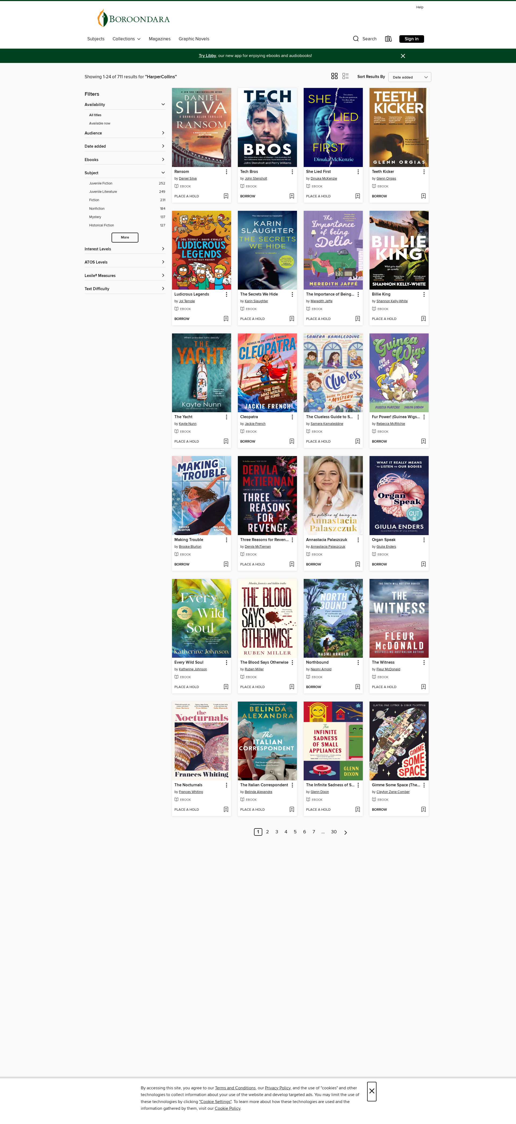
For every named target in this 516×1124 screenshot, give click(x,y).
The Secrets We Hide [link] (259, 294)
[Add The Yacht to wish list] (226, 441)
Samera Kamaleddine (327, 424)
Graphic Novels (194, 39)
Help (419, 7)
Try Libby (207, 56)
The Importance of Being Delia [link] (330, 294)
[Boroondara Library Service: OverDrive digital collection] (133, 19)
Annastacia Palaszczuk (328, 547)
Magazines (160, 39)
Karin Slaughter (256, 301)
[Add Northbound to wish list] (357, 687)
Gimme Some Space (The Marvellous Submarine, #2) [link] (396, 785)
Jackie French (255, 424)
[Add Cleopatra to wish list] (291, 441)
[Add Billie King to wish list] (423, 319)
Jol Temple (187, 301)
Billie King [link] (381, 294)
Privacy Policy (278, 1088)
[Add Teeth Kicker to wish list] (423, 196)
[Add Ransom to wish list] (226, 196)
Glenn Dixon (320, 792)
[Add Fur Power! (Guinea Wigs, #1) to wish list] (423, 441)
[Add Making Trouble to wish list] (226, 564)
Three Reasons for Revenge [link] (264, 540)
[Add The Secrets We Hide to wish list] (291, 319)
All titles (95, 115)
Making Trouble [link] (188, 540)
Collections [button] (125, 39)
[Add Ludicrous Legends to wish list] (226, 319)
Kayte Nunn (187, 424)
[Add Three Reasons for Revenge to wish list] (291, 564)
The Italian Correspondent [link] (264, 785)
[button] (364, 40)
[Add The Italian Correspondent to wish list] (291, 809)
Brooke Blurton (190, 547)
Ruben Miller (254, 669)
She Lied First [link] (318, 171)
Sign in (412, 39)
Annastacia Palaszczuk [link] (326, 540)
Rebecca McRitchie (391, 424)
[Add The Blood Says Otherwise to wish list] (291, 687)
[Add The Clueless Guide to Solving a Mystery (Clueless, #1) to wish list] (357, 441)
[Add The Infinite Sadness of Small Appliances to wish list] (357, 809)
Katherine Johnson (193, 669)
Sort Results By (371, 76)
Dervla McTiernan (258, 547)
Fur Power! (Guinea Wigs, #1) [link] (396, 417)
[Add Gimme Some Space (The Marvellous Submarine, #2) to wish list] (423, 809)
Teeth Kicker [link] (383, 171)
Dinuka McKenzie (324, 178)
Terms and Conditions (235, 1088)
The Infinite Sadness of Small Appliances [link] (330, 785)
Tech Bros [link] (249, 171)
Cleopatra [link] (249, 417)
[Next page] (346, 832)
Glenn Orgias (386, 178)
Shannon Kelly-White (392, 301)
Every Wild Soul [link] (188, 662)
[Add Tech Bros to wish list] (291, 196)
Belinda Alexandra (258, 792)
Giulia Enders (386, 547)
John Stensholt (256, 178)
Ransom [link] (181, 171)
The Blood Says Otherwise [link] (264, 662)
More (125, 237)
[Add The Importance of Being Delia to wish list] (357, 319)
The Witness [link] (383, 662)
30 (334, 832)
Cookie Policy (227, 1108)
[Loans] (389, 40)
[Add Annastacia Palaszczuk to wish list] (357, 564)
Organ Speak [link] (384, 540)
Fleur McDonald (388, 669)
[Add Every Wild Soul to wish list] (226, 687)
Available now (99, 123)
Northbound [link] (317, 662)
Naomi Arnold (321, 669)
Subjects (96, 39)
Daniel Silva (188, 178)
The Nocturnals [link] (188, 785)
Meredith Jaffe (321, 301)
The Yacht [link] (183, 417)
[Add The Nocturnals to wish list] (226, 809)
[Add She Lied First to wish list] (357, 196)
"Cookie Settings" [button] (215, 1101)
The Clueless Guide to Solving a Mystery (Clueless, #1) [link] (330, 417)
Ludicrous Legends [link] (191, 294)
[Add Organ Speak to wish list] (423, 564)
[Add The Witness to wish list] (423, 687)
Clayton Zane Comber (393, 792)
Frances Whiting (191, 792)
